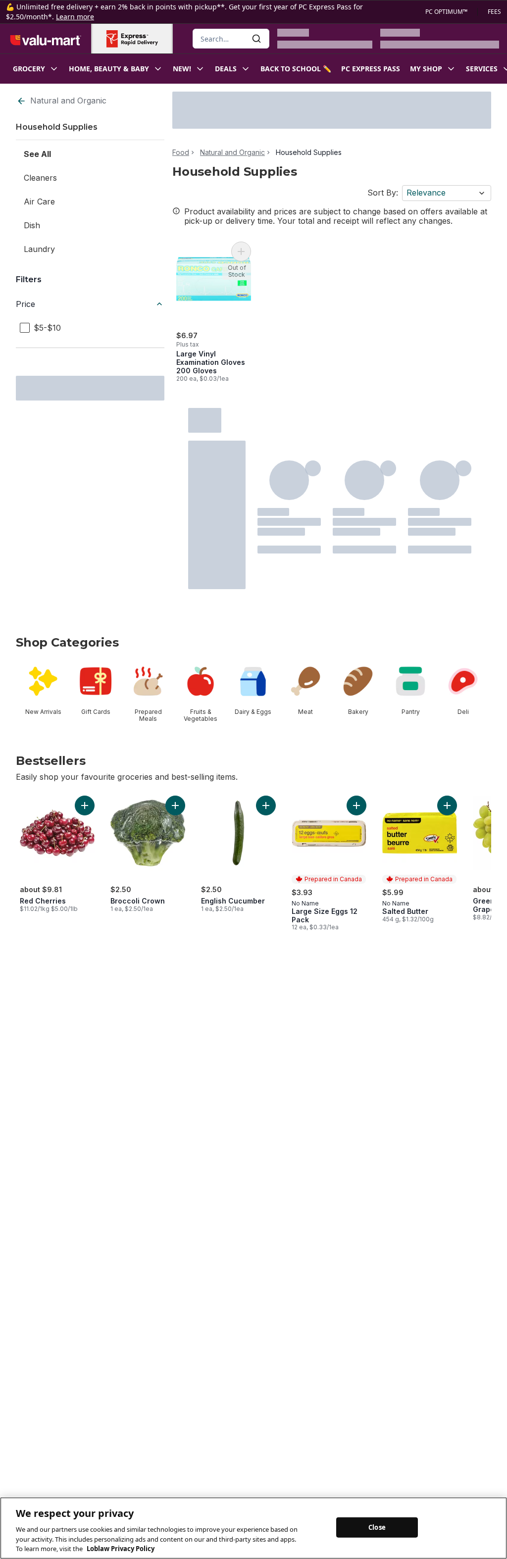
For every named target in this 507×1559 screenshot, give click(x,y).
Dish (32, 225)
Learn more (75, 16)
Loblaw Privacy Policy (120, 1548)
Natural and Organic (68, 100)
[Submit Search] (256, 39)
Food (180, 152)
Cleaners (40, 178)
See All (37, 154)
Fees (494, 12)
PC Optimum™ (446, 12)
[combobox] (231, 39)
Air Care (39, 201)
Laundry (39, 249)
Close (377, 1526)
